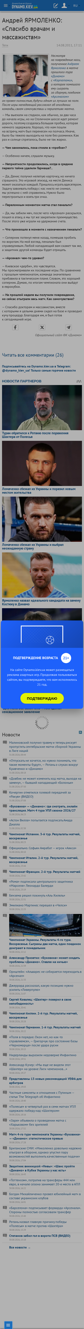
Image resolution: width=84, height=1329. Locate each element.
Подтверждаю (42, 698)
